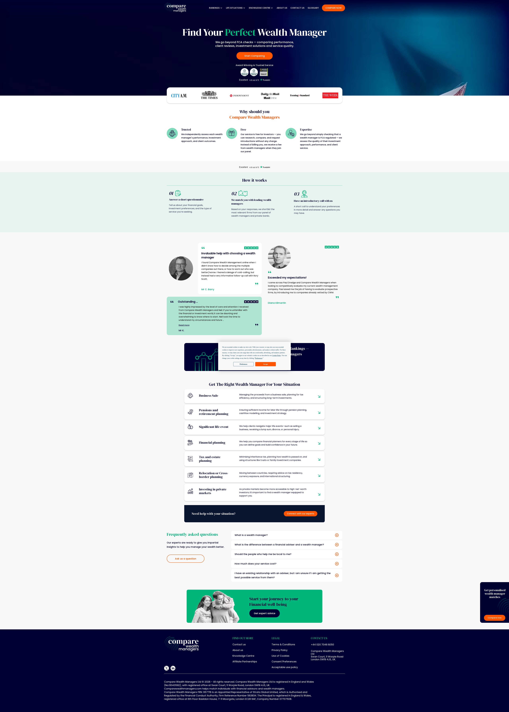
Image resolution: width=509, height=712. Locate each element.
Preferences (243, 364)
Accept (265, 364)
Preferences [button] (258, 358)
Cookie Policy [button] (276, 355)
